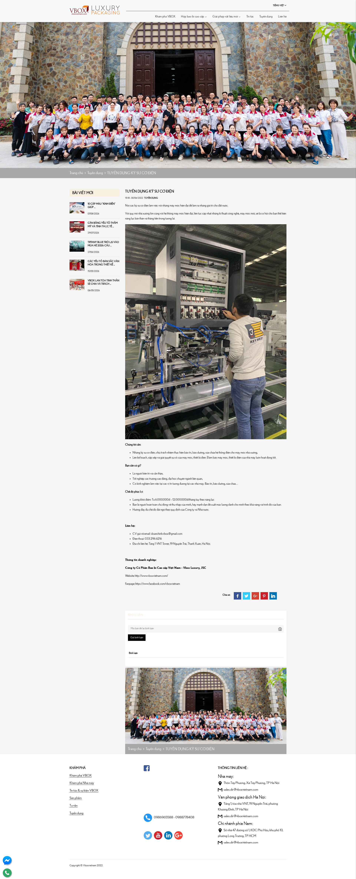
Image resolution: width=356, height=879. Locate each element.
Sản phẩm (76, 798)
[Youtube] (158, 835)
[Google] (178, 835)
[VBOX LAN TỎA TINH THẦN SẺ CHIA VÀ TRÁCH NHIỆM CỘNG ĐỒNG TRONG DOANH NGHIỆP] (77, 284)
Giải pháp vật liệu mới (225, 16)
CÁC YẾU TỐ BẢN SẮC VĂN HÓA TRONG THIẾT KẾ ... (103, 263)
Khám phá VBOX (165, 16)
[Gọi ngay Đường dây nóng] (7, 872)
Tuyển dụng (266, 16)
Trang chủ (76, 173)
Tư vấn (74, 805)
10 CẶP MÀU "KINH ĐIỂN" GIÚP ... (101, 205)
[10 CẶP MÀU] (77, 207)
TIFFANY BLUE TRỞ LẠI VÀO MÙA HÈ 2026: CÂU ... (103, 244)
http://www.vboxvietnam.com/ (151, 575)
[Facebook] (237, 596)
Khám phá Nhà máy (82, 783)
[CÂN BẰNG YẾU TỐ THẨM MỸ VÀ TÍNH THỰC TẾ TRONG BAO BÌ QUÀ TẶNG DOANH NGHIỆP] (77, 226)
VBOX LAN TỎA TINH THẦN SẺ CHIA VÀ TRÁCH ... (103, 282)
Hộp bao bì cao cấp (192, 16)
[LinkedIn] (273, 596)
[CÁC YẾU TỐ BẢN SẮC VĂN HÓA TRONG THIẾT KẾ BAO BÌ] (77, 265)
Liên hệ (282, 16)
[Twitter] (246, 596)
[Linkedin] (168, 835)
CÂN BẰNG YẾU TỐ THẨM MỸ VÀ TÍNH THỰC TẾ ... (103, 225)
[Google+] (255, 596)
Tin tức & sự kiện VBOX (84, 790)
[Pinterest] (264, 596)
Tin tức (250, 16)
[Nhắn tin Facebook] (7, 860)
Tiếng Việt (278, 5)
